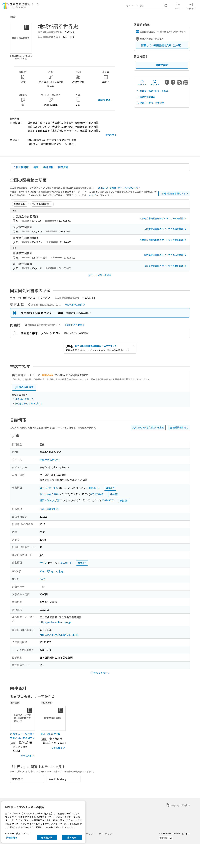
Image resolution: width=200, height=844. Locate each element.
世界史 (43, 563)
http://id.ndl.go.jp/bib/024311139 (59, 635)
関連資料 (63, 167)
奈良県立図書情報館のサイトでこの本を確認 (161, 239)
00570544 (65, 563)
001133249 (96, 494)
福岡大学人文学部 (50, 500)
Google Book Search (27, 403)
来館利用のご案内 (73, 304)
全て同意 (71, 837)
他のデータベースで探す (152, 102)
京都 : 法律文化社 (49, 509)
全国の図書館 (21, 167)
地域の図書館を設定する (173, 193)
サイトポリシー (106, 833)
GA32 (43, 579)
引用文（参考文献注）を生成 (154, 91)
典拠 (108, 488)
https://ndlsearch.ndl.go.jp (55, 622)
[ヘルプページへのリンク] (26, 58)
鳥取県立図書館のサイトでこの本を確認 (163, 255)
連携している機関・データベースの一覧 (118, 187)
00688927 (107, 500)
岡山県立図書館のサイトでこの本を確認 (163, 265)
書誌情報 (48, 167)
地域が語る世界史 (50, 460)
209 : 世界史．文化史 (51, 571)
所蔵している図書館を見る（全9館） (162, 45)
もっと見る (26, 755)
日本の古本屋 (22, 399)
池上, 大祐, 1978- (49, 494)
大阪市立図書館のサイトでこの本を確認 (163, 229)
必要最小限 (46, 837)
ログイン (191, 8)
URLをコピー (154, 84)
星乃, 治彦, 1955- (49, 488)
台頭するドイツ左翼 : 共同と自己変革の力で (22, 736)
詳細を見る (104, 100)
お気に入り (142, 84)
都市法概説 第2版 (50, 734)
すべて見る (110, 134)
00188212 (93, 488)
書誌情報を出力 (147, 96)
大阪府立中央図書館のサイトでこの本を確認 (161, 218)
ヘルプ (178, 8)
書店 (35, 167)
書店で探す (162, 65)
